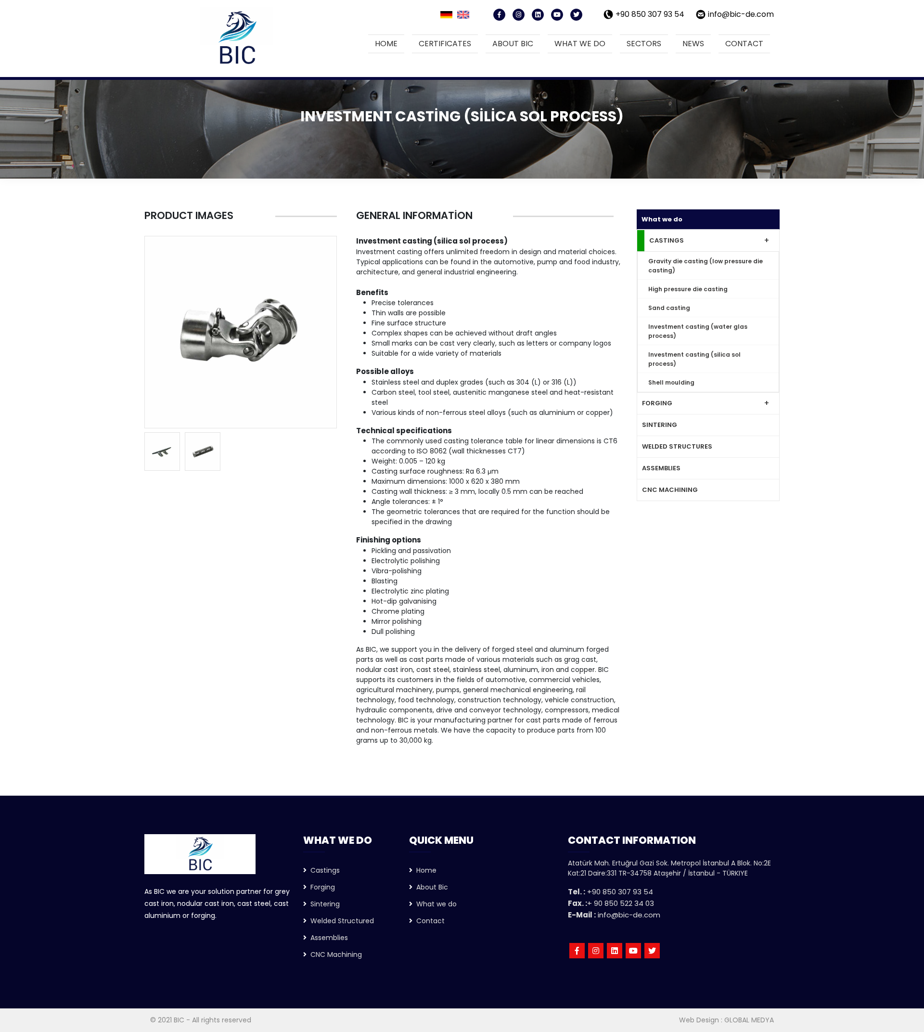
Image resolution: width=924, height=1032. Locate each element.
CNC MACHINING (670, 489)
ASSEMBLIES (661, 468)
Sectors (644, 43)
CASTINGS (666, 240)
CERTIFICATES (445, 43)
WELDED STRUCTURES (677, 446)
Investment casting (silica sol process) (694, 359)
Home (386, 43)
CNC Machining (334, 954)
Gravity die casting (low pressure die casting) (705, 265)
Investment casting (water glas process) (697, 331)
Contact (744, 43)
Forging (321, 887)
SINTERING (659, 424)
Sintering (323, 904)
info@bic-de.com (741, 14)
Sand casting (669, 308)
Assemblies (327, 937)
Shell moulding (671, 382)
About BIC (512, 43)
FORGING (657, 403)
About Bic (430, 887)
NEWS (693, 43)
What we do (579, 43)
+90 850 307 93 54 (650, 14)
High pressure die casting (688, 289)
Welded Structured (340, 921)
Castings (323, 870)
